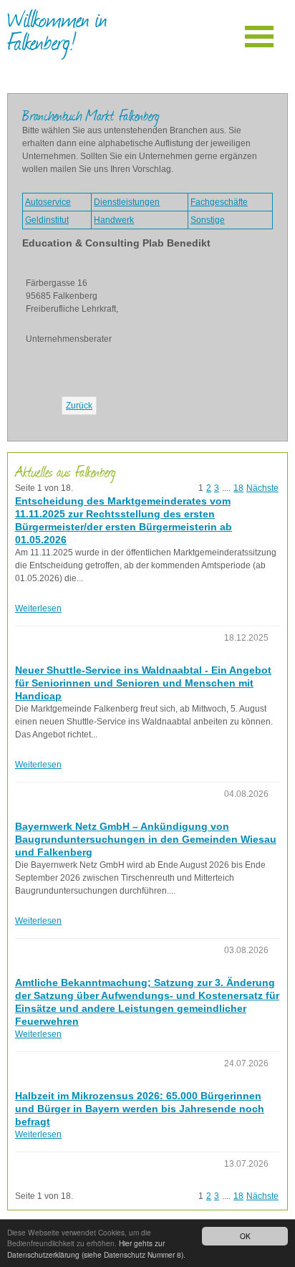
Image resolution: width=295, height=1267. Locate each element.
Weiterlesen (38, 608)
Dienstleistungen (127, 202)
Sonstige (207, 220)
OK (245, 1235)
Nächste (262, 488)
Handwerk (114, 220)
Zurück (79, 406)
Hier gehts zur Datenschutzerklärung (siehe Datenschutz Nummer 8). (96, 1248)
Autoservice (48, 202)
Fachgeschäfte (219, 202)
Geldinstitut (47, 220)
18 (238, 488)
